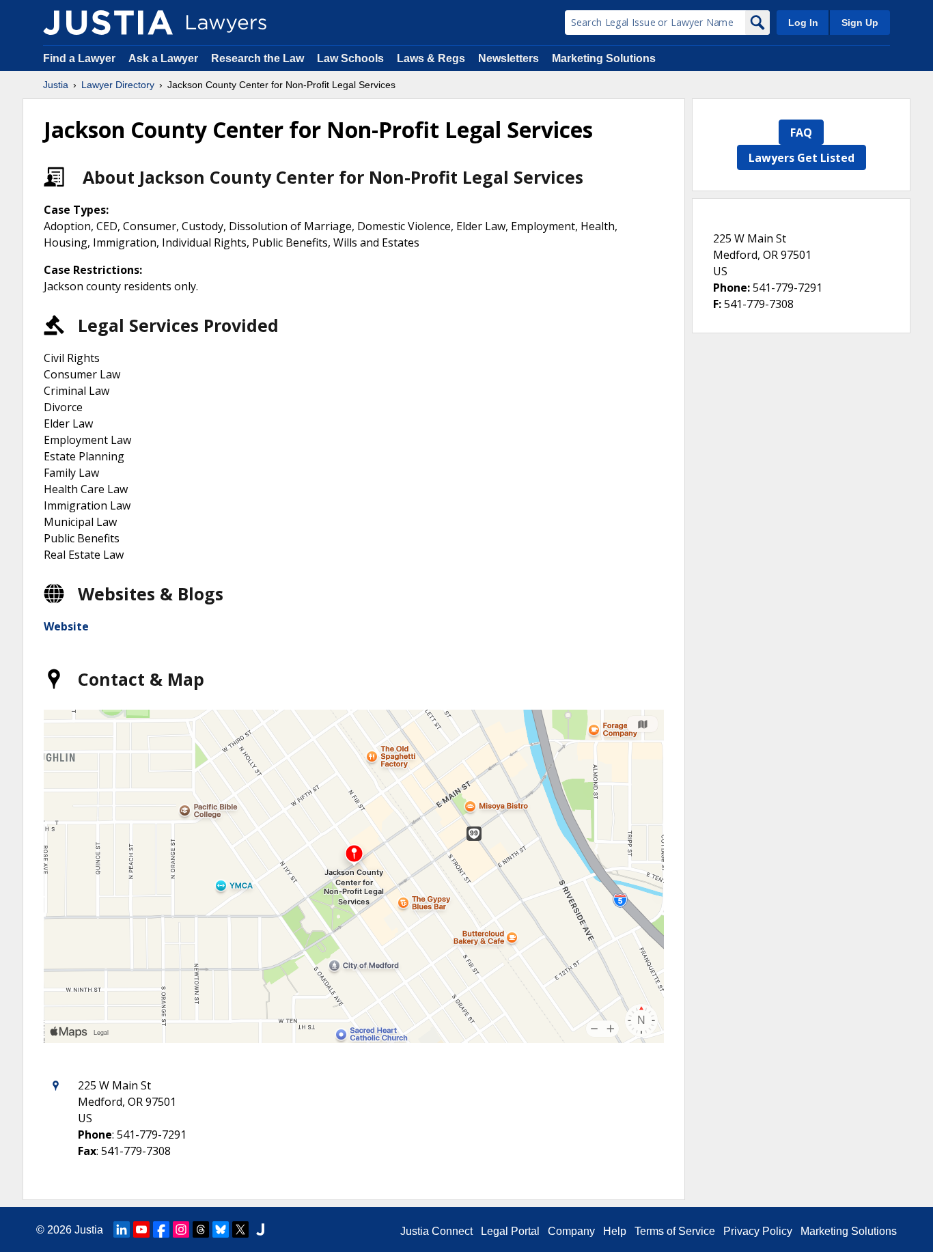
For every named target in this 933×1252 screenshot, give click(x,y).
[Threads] (201, 1229)
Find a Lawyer (79, 58)
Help (614, 1231)
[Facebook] (161, 1229)
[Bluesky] (220, 1229)
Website (66, 626)
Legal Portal (510, 1231)
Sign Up (859, 22)
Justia (55, 84)
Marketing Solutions (604, 58)
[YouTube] (141, 1229)
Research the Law (257, 58)
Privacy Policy (757, 1231)
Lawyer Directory (117, 84)
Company (571, 1231)
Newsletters (508, 58)
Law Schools (350, 58)
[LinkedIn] (121, 1229)
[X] (240, 1229)
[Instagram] (181, 1229)
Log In (803, 22)
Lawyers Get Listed (801, 157)
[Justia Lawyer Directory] (108, 22)
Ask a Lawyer (164, 58)
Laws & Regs (431, 58)
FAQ (801, 132)
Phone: (731, 287)
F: (717, 303)
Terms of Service (675, 1231)
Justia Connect (436, 1231)
